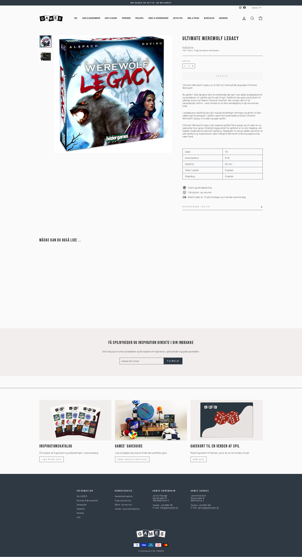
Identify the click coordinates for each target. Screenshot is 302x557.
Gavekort (81, 509)
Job (78, 517)
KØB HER (198, 459)
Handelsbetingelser (124, 496)
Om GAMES (82, 496)
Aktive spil (178, 18)
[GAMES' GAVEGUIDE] (151, 420)
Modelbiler (209, 18)
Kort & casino (111, 18)
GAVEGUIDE (223, 18)
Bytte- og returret (123, 504)
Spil (76, 18)
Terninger (126, 18)
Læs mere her (51, 459)
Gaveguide (81, 504)
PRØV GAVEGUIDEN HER (132, 459)
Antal (186, 61)
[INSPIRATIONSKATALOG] (75, 420)
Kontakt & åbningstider (87, 500)
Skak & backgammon (91, 18)
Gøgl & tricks (193, 18)
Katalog (80, 513)
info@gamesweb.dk (169, 507)
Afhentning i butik (196, 206)
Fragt (196, 50)
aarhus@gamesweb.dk (208, 507)
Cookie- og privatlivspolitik (127, 509)
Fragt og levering (123, 500)
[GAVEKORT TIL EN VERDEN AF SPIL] (226, 420)
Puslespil (139, 18)
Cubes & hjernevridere (158, 18)
